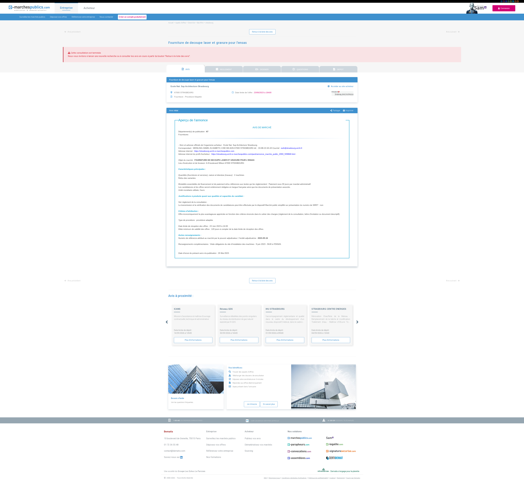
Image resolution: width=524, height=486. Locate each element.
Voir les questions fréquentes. (182, 402)
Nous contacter (106, 17)
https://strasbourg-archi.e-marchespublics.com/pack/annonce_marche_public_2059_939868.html (253, 154)
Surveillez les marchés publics (32, 17)
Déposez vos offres (58, 17)
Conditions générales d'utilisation (294, 478)
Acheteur (89, 8)
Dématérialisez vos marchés (258, 444)
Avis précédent (74, 32)
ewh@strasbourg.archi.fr (291, 148)
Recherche (341, 478)
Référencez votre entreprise (83, 17)
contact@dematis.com (174, 451)
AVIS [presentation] (187, 69)
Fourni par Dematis (353, 478)
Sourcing (249, 451)
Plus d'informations (193, 340)
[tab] (185, 68)
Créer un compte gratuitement (132, 17)
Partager (336, 110)
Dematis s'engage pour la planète (345, 471)
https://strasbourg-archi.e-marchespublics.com (214, 151)
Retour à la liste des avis (262, 32)
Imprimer (349, 110)
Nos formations (213, 457)
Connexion (505, 8)
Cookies (332, 478)
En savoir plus (269, 404)
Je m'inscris (252, 404)
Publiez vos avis (253, 438)
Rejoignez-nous (274, 478)
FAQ (265, 478)
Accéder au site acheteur (341, 86)
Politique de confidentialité (318, 478)
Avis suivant (451, 32)
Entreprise (66, 7)
